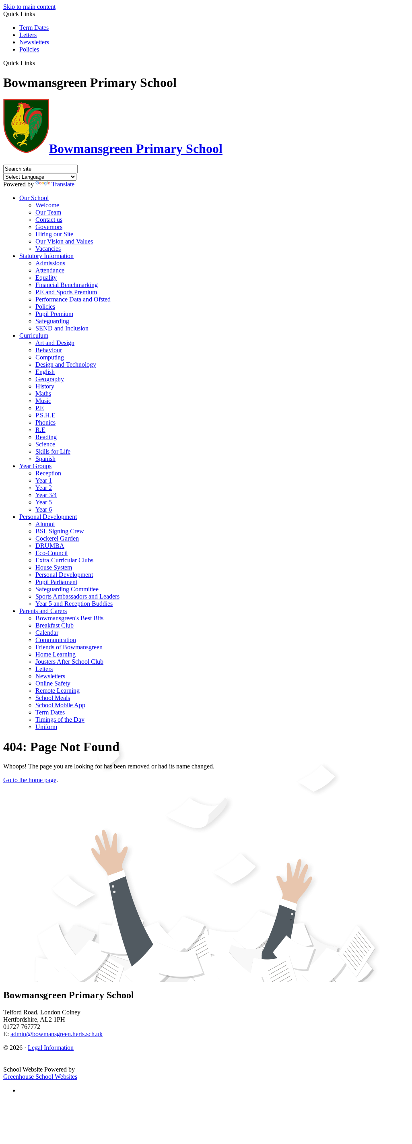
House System (53, 567)
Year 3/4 (46, 494)
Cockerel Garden (57, 538)
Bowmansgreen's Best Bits (69, 618)
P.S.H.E (45, 415)
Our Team (48, 212)
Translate (63, 184)
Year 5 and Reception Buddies (74, 603)
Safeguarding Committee (67, 589)
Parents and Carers (43, 610)
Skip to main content (29, 6)
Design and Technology (65, 364)
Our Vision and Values (64, 241)
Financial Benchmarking (66, 284)
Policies (29, 49)
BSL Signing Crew (59, 531)
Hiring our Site (54, 234)
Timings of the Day (59, 719)
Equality (46, 277)
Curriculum (33, 335)
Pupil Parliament (56, 581)
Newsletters (34, 42)
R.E (40, 429)
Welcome (47, 205)
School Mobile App (60, 705)
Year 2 (43, 487)
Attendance (49, 270)
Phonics (45, 422)
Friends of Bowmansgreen (69, 647)
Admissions (50, 263)
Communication (55, 639)
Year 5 (43, 502)
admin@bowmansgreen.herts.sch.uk (56, 1033)
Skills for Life (52, 451)
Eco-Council (51, 552)
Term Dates (34, 27)
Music (43, 400)
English (45, 371)
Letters (28, 34)
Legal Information (51, 1047)
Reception (48, 473)
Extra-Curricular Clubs (64, 560)
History (44, 386)
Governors (48, 226)
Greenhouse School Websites (40, 1076)
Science (45, 444)
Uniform (46, 726)
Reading (46, 437)
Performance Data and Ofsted (73, 299)
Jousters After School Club (69, 661)
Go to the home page (29, 779)
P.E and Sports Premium (66, 292)
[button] (38, 62)
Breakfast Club (54, 625)
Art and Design (54, 342)
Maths (43, 393)
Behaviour (48, 350)
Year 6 (43, 509)
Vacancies (48, 248)
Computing (49, 357)
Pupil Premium (54, 313)
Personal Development (48, 516)
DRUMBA (49, 545)
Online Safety (52, 683)
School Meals (52, 697)
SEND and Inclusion (62, 328)
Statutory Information (46, 255)
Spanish (45, 458)
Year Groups (35, 466)
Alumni (45, 523)
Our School (34, 197)
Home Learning (55, 654)
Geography (49, 379)
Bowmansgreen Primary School (135, 148)
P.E (39, 408)
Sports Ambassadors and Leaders (77, 596)
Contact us (48, 219)
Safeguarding (52, 321)
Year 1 (43, 480)
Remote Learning (57, 690)
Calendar (46, 632)
